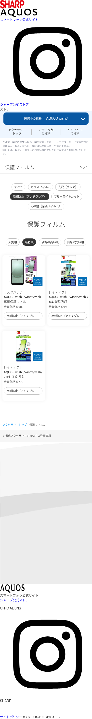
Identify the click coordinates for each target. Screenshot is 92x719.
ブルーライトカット (66, 196)
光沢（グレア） (68, 187)
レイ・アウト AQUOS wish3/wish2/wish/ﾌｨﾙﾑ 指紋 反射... (23, 372)
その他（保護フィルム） (46, 206)
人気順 (12, 242)
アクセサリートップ (17, 131)
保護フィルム (19, 167)
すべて (18, 187)
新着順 (29, 242)
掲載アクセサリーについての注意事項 (28, 436)
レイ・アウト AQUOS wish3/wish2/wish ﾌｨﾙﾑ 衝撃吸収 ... (68, 297)
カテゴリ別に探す (46, 131)
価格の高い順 (49, 242)
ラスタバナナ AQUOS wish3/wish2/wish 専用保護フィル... (22, 297)
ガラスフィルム (41, 187)
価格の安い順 (75, 242)
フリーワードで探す (75, 131)
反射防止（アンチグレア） (30, 196)
